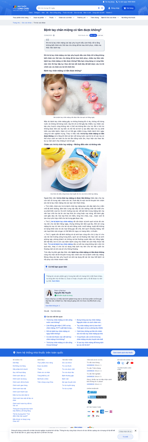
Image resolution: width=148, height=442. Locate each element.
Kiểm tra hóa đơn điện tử (21, 395)
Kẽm (43, 12)
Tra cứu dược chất (68, 369)
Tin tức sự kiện (67, 388)
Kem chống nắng (55, 12)
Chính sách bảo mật (19, 388)
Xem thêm (56, 281)
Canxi (31, 12)
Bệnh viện (65, 379)
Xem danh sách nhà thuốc (123, 353)
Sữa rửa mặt (78, 12)
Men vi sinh (87, 12)
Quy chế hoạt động (19, 372)
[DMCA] (97, 397)
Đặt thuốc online (42, 379)
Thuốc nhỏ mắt (67, 12)
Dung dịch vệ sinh (98, 12)
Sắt (47, 12)
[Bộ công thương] (92, 392)
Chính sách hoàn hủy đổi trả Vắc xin (22, 404)
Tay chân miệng (55, 311)
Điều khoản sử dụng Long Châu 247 (21, 420)
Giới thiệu (16, 363)
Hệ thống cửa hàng (19, 366)
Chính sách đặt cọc (19, 375)
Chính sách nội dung (19, 379)
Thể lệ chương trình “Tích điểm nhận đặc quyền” (21, 415)
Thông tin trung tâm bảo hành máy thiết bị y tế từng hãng (23, 410)
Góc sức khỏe (27, 23)
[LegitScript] (97, 402)
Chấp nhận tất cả (125, 431)
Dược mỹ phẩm (42, 366)
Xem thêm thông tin (52, 306)
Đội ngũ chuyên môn (69, 382)
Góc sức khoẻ (67, 363)
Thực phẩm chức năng (45, 363)
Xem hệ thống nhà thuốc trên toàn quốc (39, 352)
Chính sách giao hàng (20, 385)
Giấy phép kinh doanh (20, 369)
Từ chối (125, 437)
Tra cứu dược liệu (68, 372)
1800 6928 (131, 2)
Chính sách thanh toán (20, 392)
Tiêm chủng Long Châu (45, 382)
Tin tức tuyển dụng (68, 385)
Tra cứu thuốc (66, 366)
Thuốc (39, 369)
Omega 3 (37, 12)
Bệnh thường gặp (68, 375)
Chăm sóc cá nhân (43, 372)
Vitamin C (109, 12)
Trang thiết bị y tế (43, 375)
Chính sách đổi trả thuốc (21, 382)
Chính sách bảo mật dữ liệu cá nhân (23, 399)
